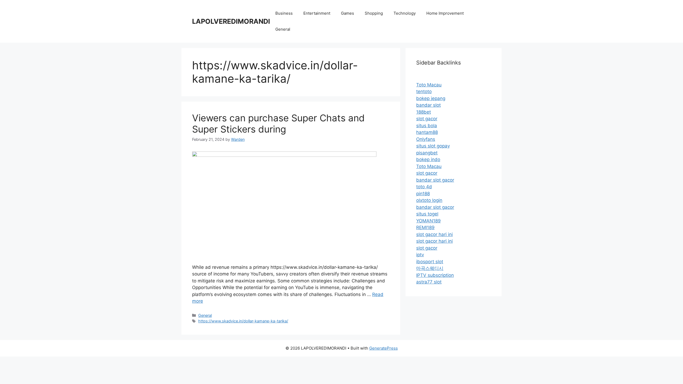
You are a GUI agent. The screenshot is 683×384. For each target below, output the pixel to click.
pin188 (423, 193)
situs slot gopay (433, 146)
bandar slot (428, 105)
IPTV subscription (435, 275)
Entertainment (316, 13)
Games (347, 13)
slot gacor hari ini (434, 234)
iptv (420, 254)
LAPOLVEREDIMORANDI (231, 21)
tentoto (424, 91)
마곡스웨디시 (429, 268)
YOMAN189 (428, 220)
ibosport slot (429, 261)
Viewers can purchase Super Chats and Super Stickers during (278, 123)
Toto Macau (429, 84)
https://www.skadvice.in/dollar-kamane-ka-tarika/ (243, 321)
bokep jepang (430, 98)
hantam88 (427, 132)
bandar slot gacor (435, 180)
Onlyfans (425, 139)
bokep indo (428, 159)
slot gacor (426, 118)
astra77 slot (429, 282)
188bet (423, 112)
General (282, 29)
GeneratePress (383, 348)
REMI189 (425, 227)
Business (284, 13)
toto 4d (424, 186)
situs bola (426, 125)
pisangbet (427, 152)
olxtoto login (429, 200)
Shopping (374, 13)
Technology (405, 13)
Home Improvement (445, 13)
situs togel (427, 214)
